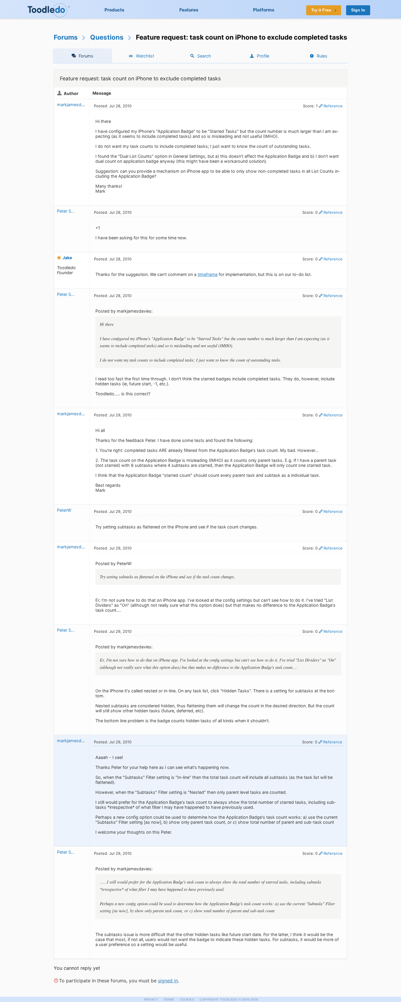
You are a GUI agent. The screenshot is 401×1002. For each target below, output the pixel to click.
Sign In (358, 10)
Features (188, 10)
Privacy (151, 999)
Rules (322, 55)
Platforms (263, 10)
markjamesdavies (74, 104)
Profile (263, 55)
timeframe (208, 274)
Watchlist (145, 55)
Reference (333, 106)
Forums (66, 37)
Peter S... (66, 210)
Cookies (187, 999)
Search (204, 55)
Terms (168, 999)
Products (114, 10)
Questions (107, 37)
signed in (168, 981)
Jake (67, 257)
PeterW (65, 510)
